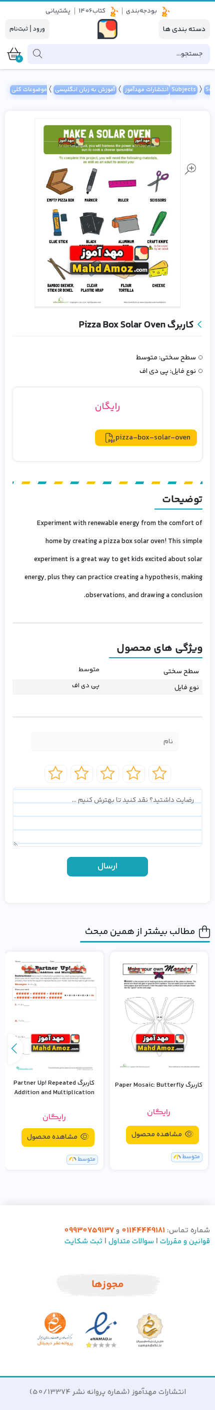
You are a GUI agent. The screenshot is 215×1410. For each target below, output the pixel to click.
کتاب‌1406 (92, 11)
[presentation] (15, 1049)
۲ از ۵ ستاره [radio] (133, 774)
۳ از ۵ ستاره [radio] (107, 774)
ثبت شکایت (83, 1241)
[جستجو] (38, 54)
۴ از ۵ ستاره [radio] (81, 774)
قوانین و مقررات (185, 1241)
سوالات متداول (131, 1241)
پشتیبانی (58, 11)
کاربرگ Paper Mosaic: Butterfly (158, 1085)
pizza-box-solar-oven (153, 437)
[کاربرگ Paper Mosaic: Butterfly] (159, 1014)
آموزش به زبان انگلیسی (85, 90)
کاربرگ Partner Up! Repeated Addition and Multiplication (54, 1088)
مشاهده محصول (158, 1134)
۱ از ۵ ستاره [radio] (159, 774)
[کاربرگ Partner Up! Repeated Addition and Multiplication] (54, 1014)
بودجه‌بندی (141, 11)
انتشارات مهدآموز (146, 90)
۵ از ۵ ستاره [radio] (55, 774)
